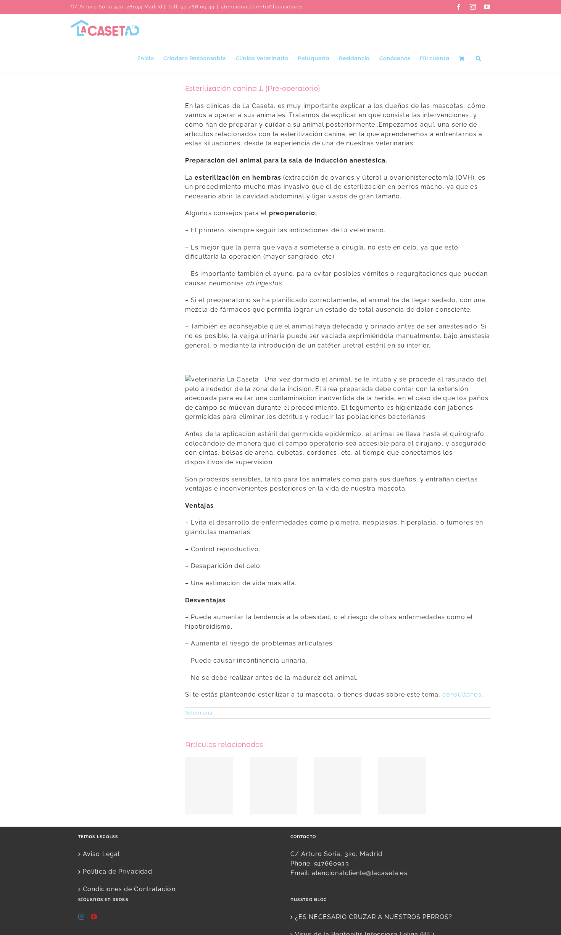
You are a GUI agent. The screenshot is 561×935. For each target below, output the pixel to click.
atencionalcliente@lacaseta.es (262, 7)
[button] (478, 58)
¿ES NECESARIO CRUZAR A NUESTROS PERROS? (373, 917)
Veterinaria (199, 713)
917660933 (331, 863)
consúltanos (462, 694)
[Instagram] (81, 917)
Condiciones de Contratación (129, 889)
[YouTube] (94, 917)
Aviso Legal (101, 854)
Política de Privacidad (117, 871)
